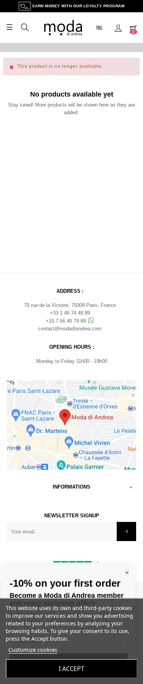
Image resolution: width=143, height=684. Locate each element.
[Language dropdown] (102, 27)
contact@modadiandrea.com (69, 328)
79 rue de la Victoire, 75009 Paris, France (70, 305)
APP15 (112, 47)
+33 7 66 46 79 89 (66, 321)
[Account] (118, 27)
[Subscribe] (126, 531)
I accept (71, 668)
